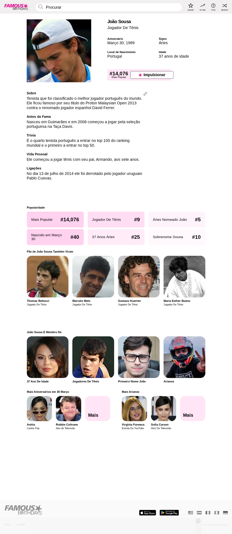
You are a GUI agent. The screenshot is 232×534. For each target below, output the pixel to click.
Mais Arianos (130, 391)
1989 (130, 43)
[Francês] (208, 512)
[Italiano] (216, 512)
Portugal (114, 56)
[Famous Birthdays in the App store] (147, 512)
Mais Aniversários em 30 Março (48, 391)
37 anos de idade (174, 56)
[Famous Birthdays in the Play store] (169, 512)
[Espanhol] (199, 512)
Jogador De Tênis (123, 27)
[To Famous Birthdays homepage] (16, 6)
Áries (163, 43)
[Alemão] (225, 512)
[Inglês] (190, 512)
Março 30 (115, 43)
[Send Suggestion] (145, 94)
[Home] (59, 510)
